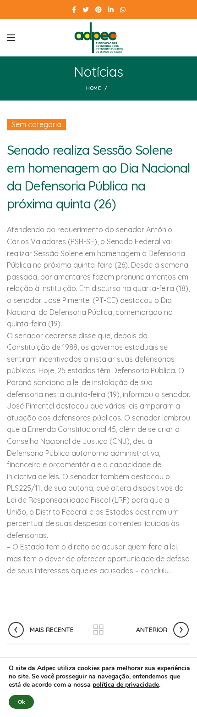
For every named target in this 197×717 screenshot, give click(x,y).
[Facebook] (74, 10)
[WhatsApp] (123, 10)
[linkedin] (111, 10)
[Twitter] (85, 10)
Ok (21, 702)
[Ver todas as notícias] (98, 630)
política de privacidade (126, 684)
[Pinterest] (98, 10)
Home (93, 88)
